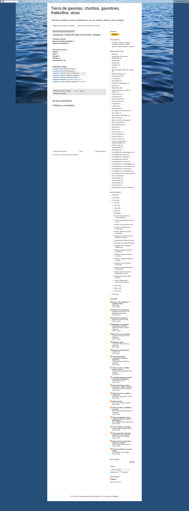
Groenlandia (116, 96)
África (114, 54)
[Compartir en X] (79, 91)
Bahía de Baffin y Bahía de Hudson (123, 70)
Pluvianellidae (116, 147)
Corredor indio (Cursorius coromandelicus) (122, 216)
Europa (114, 85)
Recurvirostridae (117, 175)
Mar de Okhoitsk (117, 122)
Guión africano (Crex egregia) (120, 452)
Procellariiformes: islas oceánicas (122, 166)
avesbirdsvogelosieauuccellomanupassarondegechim (122, 378)
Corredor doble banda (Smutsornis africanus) (121, 281)
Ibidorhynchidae (117, 99)
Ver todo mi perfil (115, 482)
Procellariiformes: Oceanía (120, 168)
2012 (114, 294)
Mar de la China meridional (120, 120)
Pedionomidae (116, 145)
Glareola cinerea (68, 69)
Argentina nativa (117, 342)
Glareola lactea (69, 71)
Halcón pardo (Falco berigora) (120, 436)
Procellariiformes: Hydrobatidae (122, 164)
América (114, 63)
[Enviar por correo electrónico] (75, 91)
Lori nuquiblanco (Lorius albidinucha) (122, 422)
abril (115, 211)
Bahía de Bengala (117, 74)
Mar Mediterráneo (117, 125)
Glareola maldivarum (72, 73)
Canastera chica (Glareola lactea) (124, 243)
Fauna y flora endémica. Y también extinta (121, 302)
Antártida (115, 65)
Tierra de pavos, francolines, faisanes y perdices (122, 441)
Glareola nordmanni (72, 75)
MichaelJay (96, 496)
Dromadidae (116, 81)
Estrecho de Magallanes (119, 83)
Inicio (81, 151)
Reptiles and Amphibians (120, 310)
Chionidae (115, 78)
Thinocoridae (116, 185)
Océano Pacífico (117, 139)
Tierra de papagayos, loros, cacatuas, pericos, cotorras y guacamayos (122, 418)
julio (115, 202)
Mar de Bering (116, 118)
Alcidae (114, 60)
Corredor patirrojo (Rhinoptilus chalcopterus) (123, 268)
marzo (116, 285)
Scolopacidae (116, 180)
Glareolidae (63, 93)
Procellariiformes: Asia (119, 159)
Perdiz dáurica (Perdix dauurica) (121, 444)
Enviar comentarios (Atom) (69, 154)
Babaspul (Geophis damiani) (120, 319)
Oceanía (114, 129)
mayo (116, 208)
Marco (114, 479)
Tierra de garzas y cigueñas (121, 427)
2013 (114, 200)
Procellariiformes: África (119, 154)
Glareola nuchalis (72, 77)
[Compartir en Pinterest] (83, 91)
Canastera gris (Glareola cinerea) (124, 240)
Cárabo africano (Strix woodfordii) (121, 388)
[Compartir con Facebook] (81, 91)
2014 (114, 197)
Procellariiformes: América (120, 157)
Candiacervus (116, 351)
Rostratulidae (116, 178)
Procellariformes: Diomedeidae (121, 152)
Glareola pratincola (72, 81)
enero (116, 291)
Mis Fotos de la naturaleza (121, 334)
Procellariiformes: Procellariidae (122, 173)
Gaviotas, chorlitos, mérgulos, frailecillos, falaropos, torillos (121, 43)
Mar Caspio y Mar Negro (119, 115)
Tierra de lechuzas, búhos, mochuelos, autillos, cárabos (122, 386)
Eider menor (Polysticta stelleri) (121, 403)
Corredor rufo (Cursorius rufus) (123, 224)
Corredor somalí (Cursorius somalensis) (122, 228)
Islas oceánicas (117, 101)
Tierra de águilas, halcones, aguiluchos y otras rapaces (121, 433)
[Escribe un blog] (77, 91)
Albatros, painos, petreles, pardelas (123, 46)
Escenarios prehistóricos (120, 350)
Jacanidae (115, 103)
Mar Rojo (115, 127)
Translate (125, 472)
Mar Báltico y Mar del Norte (120, 110)
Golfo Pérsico (116, 94)
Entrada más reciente (59, 151)
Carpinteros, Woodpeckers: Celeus (122, 396)
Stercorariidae (116, 182)
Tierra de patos (117, 401)
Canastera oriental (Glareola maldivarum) (122, 246)
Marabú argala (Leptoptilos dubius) (122, 428)
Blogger (116, 496)
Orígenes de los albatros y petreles (64, 25)
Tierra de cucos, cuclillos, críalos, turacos (121, 368)
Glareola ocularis (72, 79)
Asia (113, 67)
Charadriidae (116, 76)
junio (115, 205)
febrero (116, 288)
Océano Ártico (116, 132)
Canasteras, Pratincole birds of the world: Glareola (123, 236)
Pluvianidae (115, 150)
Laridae (114, 106)
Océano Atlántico (117, 134)
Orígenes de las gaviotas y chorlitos (88, 25)
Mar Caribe (115, 113)
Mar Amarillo (116, 108)
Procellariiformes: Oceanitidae (121, 171)
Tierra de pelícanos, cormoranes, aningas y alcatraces (120, 358)
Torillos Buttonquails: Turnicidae (122, 187)
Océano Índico (116, 136)
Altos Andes (115, 305)
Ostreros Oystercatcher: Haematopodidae (119, 142)
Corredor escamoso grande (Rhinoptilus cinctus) (122, 272)
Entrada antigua (100, 151)
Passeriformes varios (118, 380)
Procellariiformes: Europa (120, 161)
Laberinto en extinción (120, 318)
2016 (114, 195)
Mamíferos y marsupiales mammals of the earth (120, 325)
